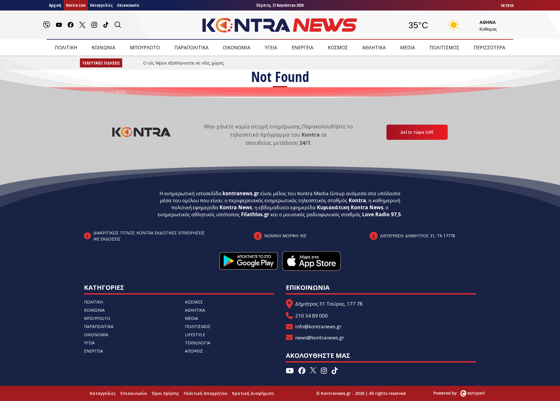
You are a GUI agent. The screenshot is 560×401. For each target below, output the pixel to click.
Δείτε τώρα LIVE (417, 132)
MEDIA (407, 47)
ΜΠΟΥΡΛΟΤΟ (145, 47)
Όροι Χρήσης (165, 393)
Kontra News (235, 207)
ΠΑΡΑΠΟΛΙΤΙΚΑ (191, 47)
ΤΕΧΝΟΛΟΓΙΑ (197, 343)
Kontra (357, 200)
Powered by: (452, 393)
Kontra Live (75, 5)
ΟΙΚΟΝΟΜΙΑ (236, 47)
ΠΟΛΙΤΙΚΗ (66, 47)
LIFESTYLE (195, 334)
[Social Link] (46, 24)
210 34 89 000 (311, 315)
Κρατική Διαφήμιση (253, 393)
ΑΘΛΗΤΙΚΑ (374, 47)
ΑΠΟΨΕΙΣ (194, 351)
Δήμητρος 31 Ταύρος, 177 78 (329, 303)
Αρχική (55, 5)
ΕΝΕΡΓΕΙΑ (302, 47)
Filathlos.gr (255, 214)
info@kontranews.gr (318, 326)
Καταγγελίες (101, 5)
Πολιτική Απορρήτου (206, 393)
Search (60, 100)
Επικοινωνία (128, 5)
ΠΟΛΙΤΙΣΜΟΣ (444, 47)
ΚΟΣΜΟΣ (338, 47)
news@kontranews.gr (319, 337)
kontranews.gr (241, 193)
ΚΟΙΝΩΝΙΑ (103, 47)
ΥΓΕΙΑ (271, 47)
